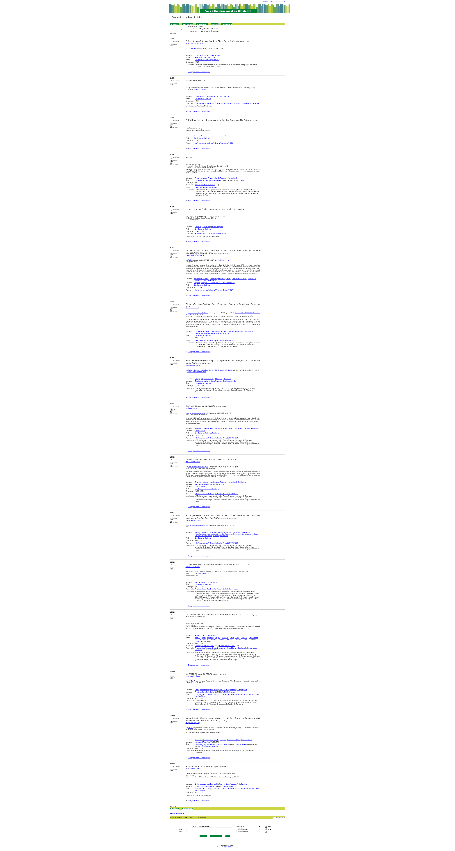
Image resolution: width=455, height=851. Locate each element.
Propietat (244, 690)
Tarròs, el (246, 639)
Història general (213, 582)
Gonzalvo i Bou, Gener (227, 646)
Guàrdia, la (198, 641)
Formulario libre (280, 818)
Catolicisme (242, 482)
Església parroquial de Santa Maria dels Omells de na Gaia (214, 283)
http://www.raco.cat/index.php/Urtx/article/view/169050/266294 (216, 543)
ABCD (230, 846)
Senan (243, 180)
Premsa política (210, 635)
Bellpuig (217, 638)
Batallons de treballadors (203, 536)
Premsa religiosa (201, 178)
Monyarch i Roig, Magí (193, 723)
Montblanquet (216, 180)
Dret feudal (214, 690)
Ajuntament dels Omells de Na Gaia (207, 103)
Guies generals (200, 96)
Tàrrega (197, 638)
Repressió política (224, 532)
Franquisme (255, 428)
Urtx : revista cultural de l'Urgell (198, 313)
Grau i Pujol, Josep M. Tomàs (195, 43)
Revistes (223, 178)
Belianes (206, 639)
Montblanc (215, 60)
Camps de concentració (235, 331)
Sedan (226, 744)
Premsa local (232, 178)
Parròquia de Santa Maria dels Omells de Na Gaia (212, 233)
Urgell (204, 638)
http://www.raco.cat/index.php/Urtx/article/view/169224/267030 (216, 438)
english (272, 1)
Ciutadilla (213, 639)
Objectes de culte (207, 379)
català (284, 1)
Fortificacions (225, 333)
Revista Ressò (200, 431)
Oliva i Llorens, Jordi (192, 308)
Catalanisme (238, 428)
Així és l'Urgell (200, 89)
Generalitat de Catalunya (250, 103)
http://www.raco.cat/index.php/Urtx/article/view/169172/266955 (216, 494)
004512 (191, 681)
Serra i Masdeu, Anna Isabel (195, 255)
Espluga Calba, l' (201, 694)
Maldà (232, 638)
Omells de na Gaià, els (203, 99)
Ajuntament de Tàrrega (203, 648)
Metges (197, 532)
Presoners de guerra (219, 331)
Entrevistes (199, 55)
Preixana (230, 639)
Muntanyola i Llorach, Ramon (205, 185)
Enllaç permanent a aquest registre (199, 72)
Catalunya (215, 433)
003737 (190, 728)
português (265, 1)
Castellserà (221, 639)
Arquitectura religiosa (201, 279)
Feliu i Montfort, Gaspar (193, 676)
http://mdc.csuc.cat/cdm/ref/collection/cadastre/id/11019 (213, 143)
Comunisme (245, 532)
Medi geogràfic (225, 96)
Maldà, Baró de (229, 692)
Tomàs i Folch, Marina (193, 567)
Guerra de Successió (201, 136)
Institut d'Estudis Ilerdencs (230, 589)
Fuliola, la (244, 638)
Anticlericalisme (246, 740)
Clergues (247, 428)
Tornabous (237, 639)
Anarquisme (236, 532)
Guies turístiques (212, 96)
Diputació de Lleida (218, 648)
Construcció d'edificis (239, 279)
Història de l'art (225, 260)
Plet (238, 690)
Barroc (228, 279)
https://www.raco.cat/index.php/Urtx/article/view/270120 (214, 340)
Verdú (237, 638)
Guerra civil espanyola (202, 331)
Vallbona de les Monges (246, 694)
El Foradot (191, 48)
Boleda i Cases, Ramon (193, 520)
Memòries (198, 740)
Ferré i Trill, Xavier (191, 408)
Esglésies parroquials (217, 279)
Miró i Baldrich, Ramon (193, 462)
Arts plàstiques (216, 55)
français (278, 1)
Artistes (206, 55)
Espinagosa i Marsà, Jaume (204, 646)
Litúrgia (197, 379)
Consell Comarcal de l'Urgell (230, 103)
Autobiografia (235, 534)
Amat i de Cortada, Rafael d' (204, 692)
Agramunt (210, 638)
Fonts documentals (216, 136)
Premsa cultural (213, 178)
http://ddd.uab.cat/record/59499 (205, 187)
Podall (190, 260)
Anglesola (225, 638)
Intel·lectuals (214, 482)
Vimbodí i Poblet (209, 744)
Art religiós (218, 379)
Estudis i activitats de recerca (196, 372)
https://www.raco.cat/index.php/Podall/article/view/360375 (214, 290)
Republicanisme (200, 534)
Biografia (198, 482)
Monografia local (200, 582)
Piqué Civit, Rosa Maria (203, 57)
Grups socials (224, 690)
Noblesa (233, 690)
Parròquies (206, 227)
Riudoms (219, 744)
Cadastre (228, 136)
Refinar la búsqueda (208, 30)
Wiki (237, 846)
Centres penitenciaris (211, 333)
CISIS (225, 846)
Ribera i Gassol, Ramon (193, 365)
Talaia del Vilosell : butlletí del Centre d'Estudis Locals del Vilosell (210, 370)
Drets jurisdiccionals (202, 690)
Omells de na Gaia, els (203, 60)
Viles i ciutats (202, 573)
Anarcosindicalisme (214, 534)
